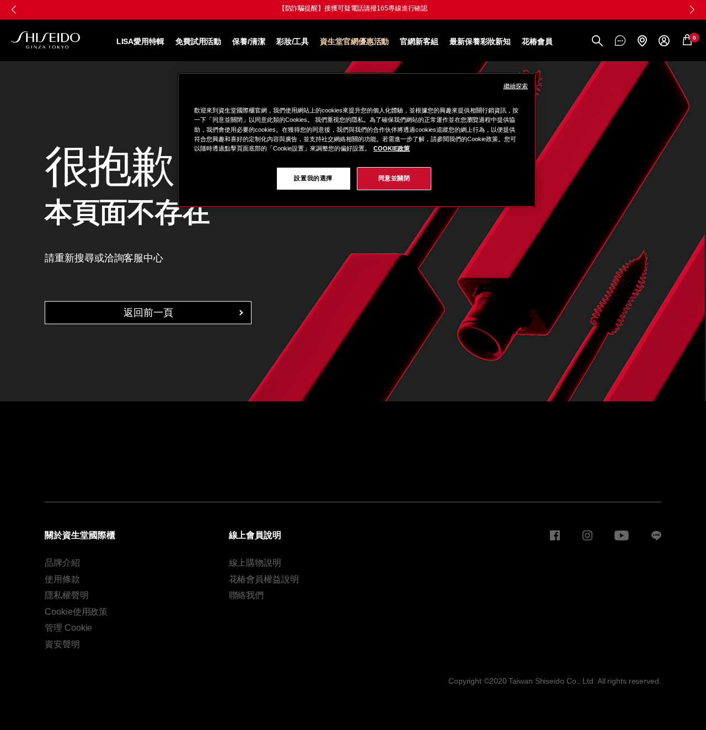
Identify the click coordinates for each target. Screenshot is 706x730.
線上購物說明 (255, 562)
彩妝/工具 (292, 41)
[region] (357, 140)
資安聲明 (62, 644)
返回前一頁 (148, 312)
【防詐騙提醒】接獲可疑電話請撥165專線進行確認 (353, 8)
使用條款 (62, 579)
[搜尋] (597, 41)
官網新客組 (419, 41)
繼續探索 (516, 86)
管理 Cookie (68, 627)
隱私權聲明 (67, 595)
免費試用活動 (198, 41)
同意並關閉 (394, 178)
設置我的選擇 (313, 178)
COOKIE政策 (391, 148)
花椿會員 (537, 41)
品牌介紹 (62, 562)
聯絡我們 (246, 595)
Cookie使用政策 (76, 611)
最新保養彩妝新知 (480, 41)
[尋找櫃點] (642, 41)
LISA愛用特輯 (140, 41)
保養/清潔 (248, 41)
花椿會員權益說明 (264, 579)
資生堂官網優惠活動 (354, 41)
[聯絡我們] (620, 41)
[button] (692, 9)
